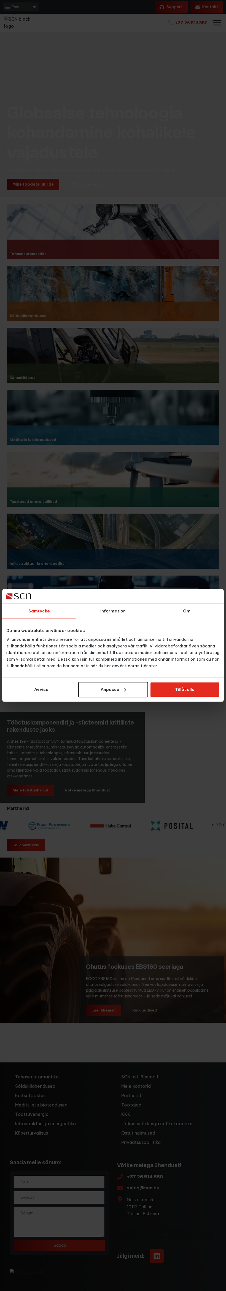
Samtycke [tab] (39, 611)
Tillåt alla (185, 689)
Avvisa (41, 689)
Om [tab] (186, 611)
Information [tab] (113, 611)
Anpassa (110, 689)
